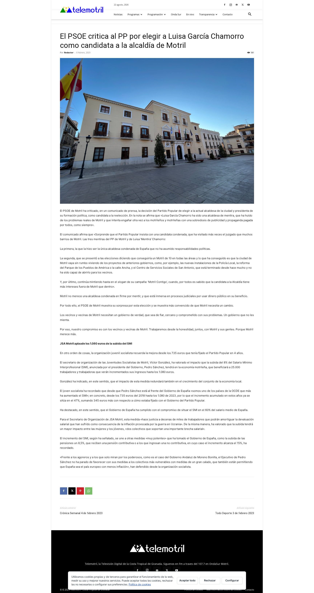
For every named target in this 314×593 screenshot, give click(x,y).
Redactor (68, 52)
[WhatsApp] (88, 491)
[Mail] (236, 4)
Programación (155, 14)
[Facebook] (224, 4)
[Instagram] (230, 4)
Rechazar (210, 580)
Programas (133, 14)
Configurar (232, 580)
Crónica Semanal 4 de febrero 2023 (81, 513)
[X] (242, 4)
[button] (249, 14)
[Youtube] (248, 4)
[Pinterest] (80, 491)
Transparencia (206, 14)
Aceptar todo (187, 580)
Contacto (228, 14)
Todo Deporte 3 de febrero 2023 (234, 513)
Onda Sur (176, 14)
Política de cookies (140, 584)
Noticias (118, 14)
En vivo (190, 14)
